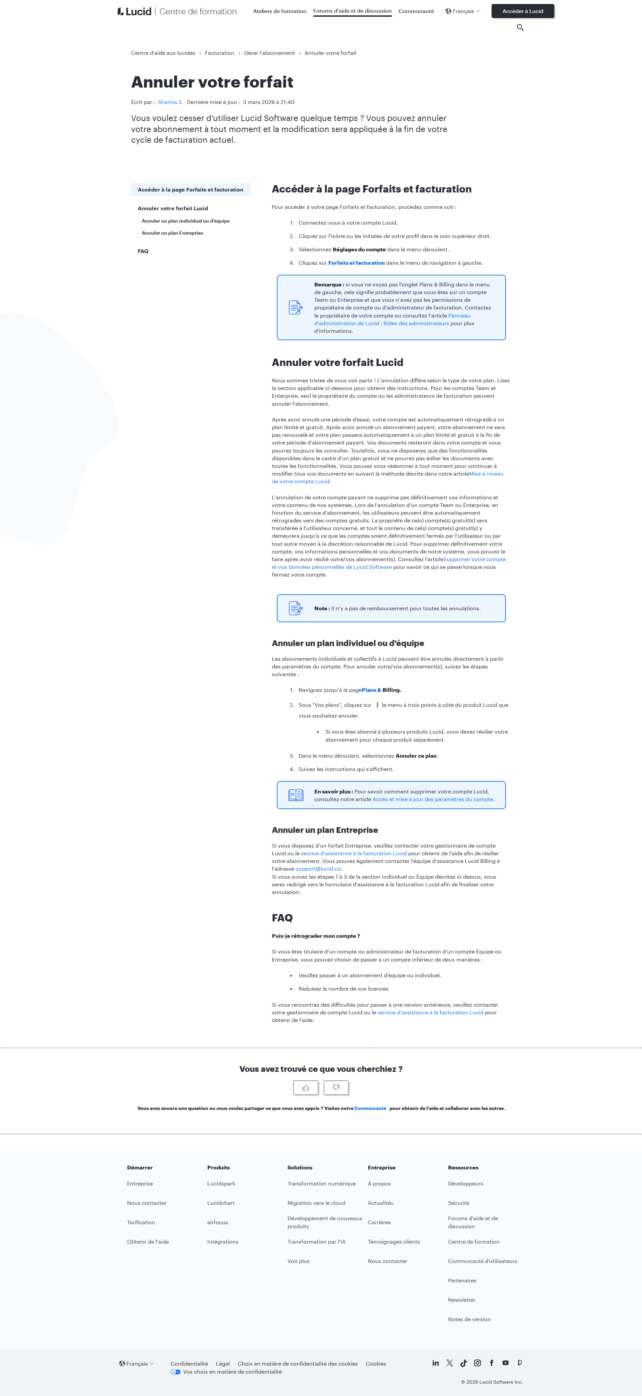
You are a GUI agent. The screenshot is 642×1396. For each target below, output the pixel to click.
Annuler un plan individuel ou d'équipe (186, 221)
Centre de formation (474, 1241)
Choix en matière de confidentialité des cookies (298, 1363)
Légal (223, 1363)
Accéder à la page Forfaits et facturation (190, 189)
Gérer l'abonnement (269, 52)
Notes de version (469, 1319)
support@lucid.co (318, 868)
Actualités (380, 1202)
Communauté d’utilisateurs (482, 1261)
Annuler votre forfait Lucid (173, 208)
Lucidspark (221, 1183)
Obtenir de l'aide (148, 1241)
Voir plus (299, 1261)
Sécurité (458, 1202)
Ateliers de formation (280, 11)
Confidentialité (189, 1363)
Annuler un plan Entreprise (172, 233)
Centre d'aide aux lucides (163, 52)
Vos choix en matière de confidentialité (232, 1371)
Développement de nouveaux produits (325, 1222)
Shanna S (170, 102)
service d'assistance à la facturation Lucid (354, 853)
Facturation (219, 52)
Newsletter (461, 1299)
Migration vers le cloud (316, 1202)
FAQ (143, 251)
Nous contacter (147, 1202)
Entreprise (140, 1183)
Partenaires (462, 1280)
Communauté (416, 11)
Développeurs (465, 1183)
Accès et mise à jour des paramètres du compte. (433, 799)
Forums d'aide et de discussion (352, 10)
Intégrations (222, 1241)
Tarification (141, 1222)
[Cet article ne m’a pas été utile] (336, 1088)
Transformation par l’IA (317, 1241)
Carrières (379, 1222)
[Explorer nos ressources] (520, 27)
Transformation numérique (322, 1183)
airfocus (217, 1222)
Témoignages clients (394, 1241)
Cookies (376, 1363)
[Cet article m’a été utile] (305, 1088)
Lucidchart (221, 1202)
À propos (379, 1183)
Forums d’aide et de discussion (473, 1222)
